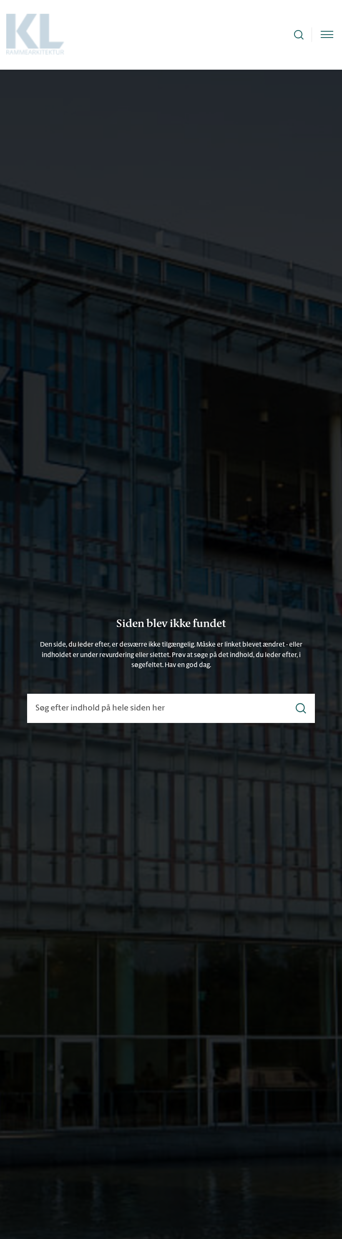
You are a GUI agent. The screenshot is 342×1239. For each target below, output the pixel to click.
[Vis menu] (327, 35)
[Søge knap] (299, 35)
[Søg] (301, 708)
